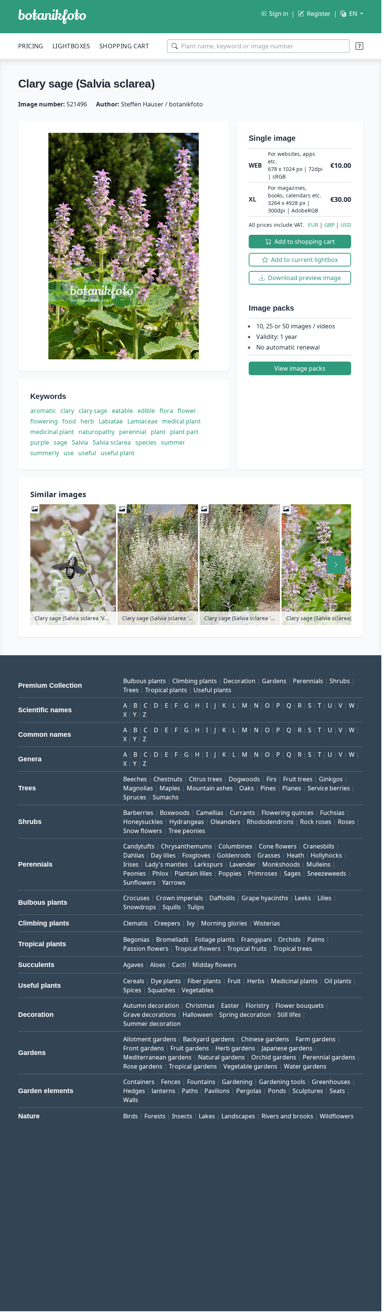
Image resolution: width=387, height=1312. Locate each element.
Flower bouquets (300, 1005)
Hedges (134, 1091)
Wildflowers (337, 1116)
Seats (337, 1091)
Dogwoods (244, 779)
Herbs (256, 981)
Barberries (138, 812)
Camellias (209, 812)
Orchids (289, 939)
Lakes (207, 1116)
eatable (122, 411)
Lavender (242, 864)
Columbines (235, 846)
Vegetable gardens (250, 1066)
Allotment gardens (149, 1039)
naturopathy (97, 432)
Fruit (234, 981)
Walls (130, 1100)
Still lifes (289, 1014)
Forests (155, 1116)
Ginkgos (331, 779)
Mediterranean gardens (157, 1057)
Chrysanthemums (186, 846)
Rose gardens (143, 1066)
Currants (242, 812)
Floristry (257, 1005)
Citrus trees (205, 779)
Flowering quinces (288, 812)
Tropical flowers (198, 948)
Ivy (191, 923)
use (68, 453)
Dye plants (166, 981)
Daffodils (222, 898)
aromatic (43, 411)
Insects (182, 1116)
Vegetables (198, 990)
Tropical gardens (193, 1066)
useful (87, 453)
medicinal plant (52, 432)
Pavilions (217, 1091)
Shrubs (340, 681)
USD (346, 224)
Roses (346, 822)
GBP (329, 224)
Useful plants (212, 690)
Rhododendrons (270, 822)
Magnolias (138, 788)
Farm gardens (316, 1039)
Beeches (135, 779)
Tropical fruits (247, 948)
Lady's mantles (166, 864)
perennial (132, 432)
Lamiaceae (142, 421)
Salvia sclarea (112, 442)
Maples (169, 788)
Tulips (195, 907)
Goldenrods (234, 855)
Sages (292, 873)
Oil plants (337, 981)
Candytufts (139, 846)
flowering (44, 421)
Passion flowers (146, 948)
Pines (268, 788)
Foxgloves (196, 855)
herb (87, 421)
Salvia (80, 442)
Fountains (201, 1082)
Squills (172, 907)
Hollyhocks (326, 855)
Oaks (246, 788)
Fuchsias (332, 812)
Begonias (136, 939)
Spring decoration (245, 1014)
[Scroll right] (336, 565)
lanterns (163, 1091)
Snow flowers (142, 831)
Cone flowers (278, 846)
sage (60, 442)
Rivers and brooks (287, 1116)
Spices (132, 990)
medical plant (181, 421)
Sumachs (166, 797)
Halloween (198, 1014)
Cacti (179, 965)
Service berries (329, 788)
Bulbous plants (144, 681)
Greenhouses (331, 1082)
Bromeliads (172, 939)
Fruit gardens (189, 1048)
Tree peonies (187, 831)
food (69, 421)
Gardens (274, 681)
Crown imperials (179, 898)
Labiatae (111, 421)
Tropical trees (292, 948)
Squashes (161, 990)
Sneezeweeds (326, 873)
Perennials (308, 681)
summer (173, 442)
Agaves (133, 965)
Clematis (135, 923)
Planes (291, 788)
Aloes (158, 965)
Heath (295, 855)
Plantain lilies (193, 873)
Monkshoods (281, 864)
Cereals (133, 981)
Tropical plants (166, 690)
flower (187, 411)
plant (158, 432)
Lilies (324, 898)
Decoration (239, 681)
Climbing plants (194, 681)
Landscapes (238, 1116)
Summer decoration (152, 1023)
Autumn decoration (151, 1005)
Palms (316, 939)
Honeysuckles (143, 822)
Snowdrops (139, 907)
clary (67, 411)
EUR (313, 224)
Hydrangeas (186, 822)
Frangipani (256, 939)
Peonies (134, 873)
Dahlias (133, 855)
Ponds (277, 1091)
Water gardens (305, 1066)
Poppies (229, 873)
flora (166, 411)
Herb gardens (235, 1048)
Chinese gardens (265, 1039)
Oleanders (225, 822)
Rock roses (315, 822)
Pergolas (249, 1091)
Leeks (303, 898)
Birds (130, 1116)
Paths (190, 1091)
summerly (44, 453)
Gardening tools (282, 1082)
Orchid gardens (273, 1057)
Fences (171, 1082)
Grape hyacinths (264, 898)
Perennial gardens (329, 1057)
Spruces (134, 797)
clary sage (93, 411)
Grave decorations (149, 1014)
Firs (271, 779)
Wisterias (267, 923)
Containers (139, 1082)
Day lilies (163, 855)
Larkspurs (208, 864)
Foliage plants (215, 939)
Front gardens (143, 1048)
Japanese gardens (287, 1048)
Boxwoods (175, 812)
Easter (230, 1005)
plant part (184, 432)
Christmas (200, 1005)
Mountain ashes (210, 788)
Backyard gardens (209, 1039)
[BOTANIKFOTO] (52, 16)
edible (146, 411)
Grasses (268, 855)
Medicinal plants (294, 981)
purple (39, 442)
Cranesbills (318, 846)
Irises (131, 864)
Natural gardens (221, 1057)
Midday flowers (214, 965)
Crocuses (136, 898)
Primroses (262, 873)
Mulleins (319, 864)
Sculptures (308, 1091)
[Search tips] (359, 46)
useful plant (118, 453)
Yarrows (174, 882)
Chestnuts (168, 779)
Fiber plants (204, 981)
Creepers (167, 923)
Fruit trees (298, 779)
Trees (131, 690)
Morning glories (224, 923)
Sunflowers (139, 882)
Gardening (237, 1082)
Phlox (160, 873)
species (145, 442)
